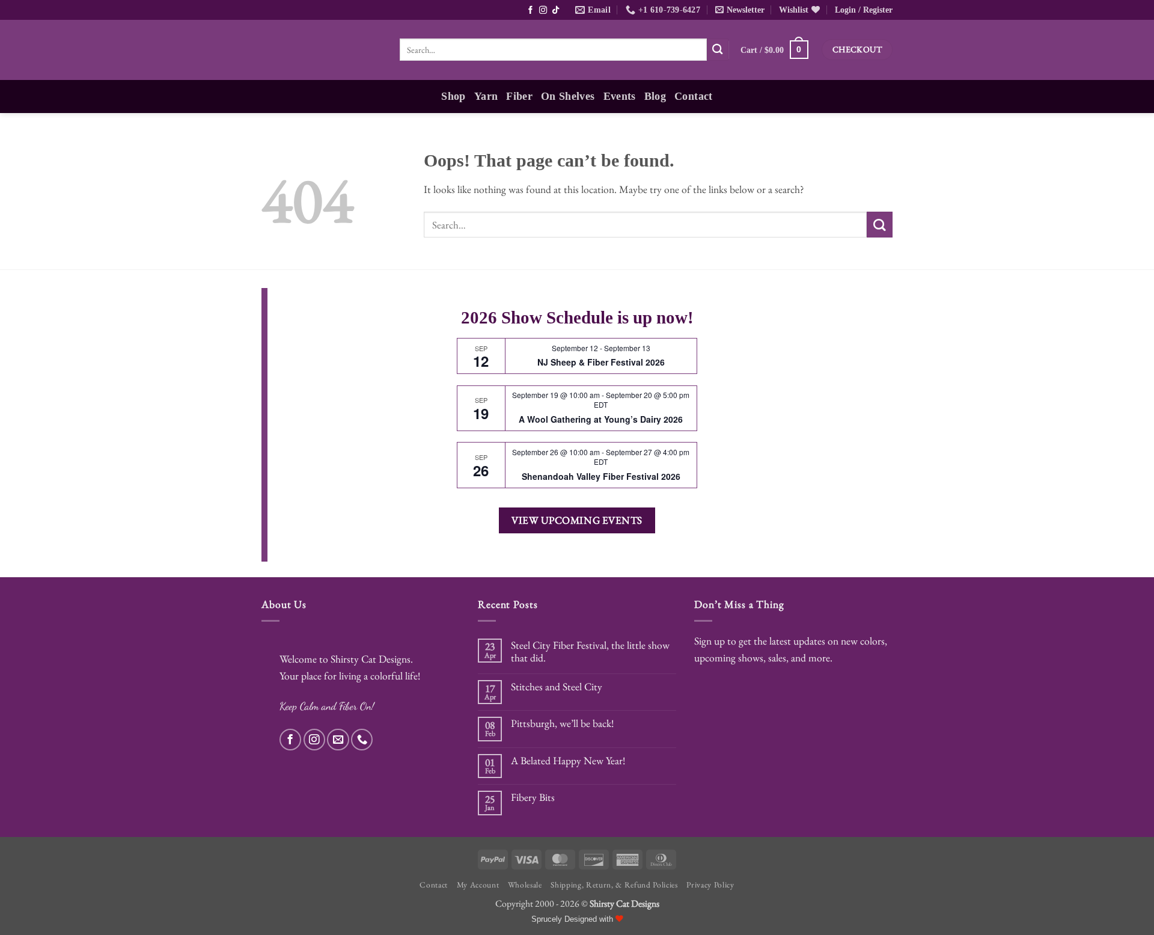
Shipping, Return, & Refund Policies (614, 884)
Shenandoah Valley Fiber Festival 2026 (601, 476)
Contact (693, 96)
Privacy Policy (710, 884)
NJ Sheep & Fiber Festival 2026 (601, 362)
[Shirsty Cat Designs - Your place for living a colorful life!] (321, 50)
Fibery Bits (533, 797)
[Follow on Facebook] (520, 10)
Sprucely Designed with (573, 919)
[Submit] (718, 49)
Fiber (519, 96)
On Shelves (568, 96)
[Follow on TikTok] (545, 10)
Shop (453, 96)
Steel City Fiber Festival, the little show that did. (590, 651)
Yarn (486, 96)
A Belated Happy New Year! (568, 760)
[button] (737, 10)
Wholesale (525, 884)
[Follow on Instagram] (533, 10)
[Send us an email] (338, 739)
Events (619, 96)
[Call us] (362, 739)
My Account (478, 884)
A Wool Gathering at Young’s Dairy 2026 (601, 419)
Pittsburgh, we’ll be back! (562, 723)
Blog (655, 96)
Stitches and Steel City (556, 686)
